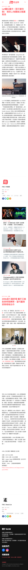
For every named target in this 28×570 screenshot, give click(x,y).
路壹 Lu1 (16, 21)
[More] (10, 199)
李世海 (8, 195)
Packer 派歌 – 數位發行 (16, 557)
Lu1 (12, 195)
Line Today (16, 195)
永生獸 (22, 513)
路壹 (21, 195)
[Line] (8, 199)
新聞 (9, 6)
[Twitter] (5, 199)
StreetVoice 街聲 (6, 557)
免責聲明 (4, 562)
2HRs (15, 345)
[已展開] (2, 2)
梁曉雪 (4, 195)
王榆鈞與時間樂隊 (9, 513)
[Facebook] (3, 199)
